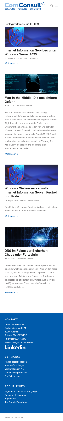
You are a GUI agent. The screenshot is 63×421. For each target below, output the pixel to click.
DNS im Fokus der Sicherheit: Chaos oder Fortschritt (26, 252)
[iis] (31, 37)
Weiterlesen (10, 63)
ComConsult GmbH (30, 58)
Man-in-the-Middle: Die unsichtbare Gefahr (31, 99)
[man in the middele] (31, 84)
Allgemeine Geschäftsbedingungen (21, 391)
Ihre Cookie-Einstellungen (17, 402)
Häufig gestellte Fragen (16, 361)
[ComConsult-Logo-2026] (26, 6)
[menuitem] (50, 6)
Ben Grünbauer (25, 105)
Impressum (10, 398)
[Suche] (50, 6)
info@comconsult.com (23, 342)
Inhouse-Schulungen (14, 365)
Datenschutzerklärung (15, 394)
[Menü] (56, 5)
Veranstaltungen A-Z (14, 368)
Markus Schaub (26, 258)
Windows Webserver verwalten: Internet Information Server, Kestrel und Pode (31, 192)
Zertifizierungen (12, 376)
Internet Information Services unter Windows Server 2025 (31, 52)
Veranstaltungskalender (16, 372)
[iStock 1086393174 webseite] (31, 237)
